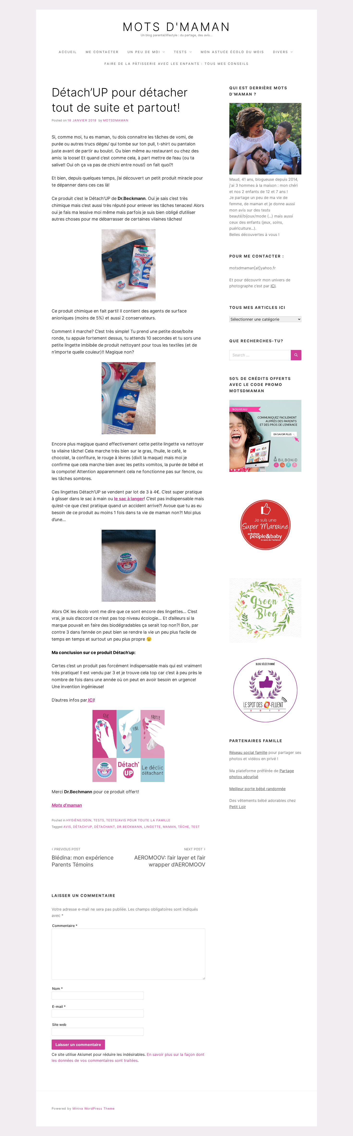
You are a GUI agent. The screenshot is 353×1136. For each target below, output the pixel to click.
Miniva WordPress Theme (94, 1108)
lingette (152, 827)
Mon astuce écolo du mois (232, 52)
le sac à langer (129, 498)
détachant (104, 827)
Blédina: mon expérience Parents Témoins (83, 857)
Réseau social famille (248, 752)
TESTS (180, 52)
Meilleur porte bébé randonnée (257, 788)
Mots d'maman (176, 27)
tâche (183, 827)
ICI (273, 285)
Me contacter (102, 52)
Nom (57, 988)
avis (67, 827)
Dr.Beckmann (129, 827)
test (195, 827)
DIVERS (280, 52)
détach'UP (82, 827)
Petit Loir (237, 806)
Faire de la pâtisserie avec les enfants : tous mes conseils (176, 64)
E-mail (59, 1006)
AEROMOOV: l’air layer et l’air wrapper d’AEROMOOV (169, 857)
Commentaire (65, 926)
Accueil (68, 52)
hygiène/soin (78, 820)
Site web (59, 1024)
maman (169, 827)
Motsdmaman (115, 120)
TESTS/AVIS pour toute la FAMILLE (138, 820)
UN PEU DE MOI (144, 52)
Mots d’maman (67, 805)
